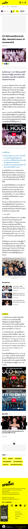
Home (3, 6)
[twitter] (6, 64)
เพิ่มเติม (4, 514)
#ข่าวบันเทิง (18, 458)
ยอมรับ (4, 517)
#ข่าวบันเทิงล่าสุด (18, 461)
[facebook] (4, 64)
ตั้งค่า (4, 520)
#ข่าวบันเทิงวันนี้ (7, 461)
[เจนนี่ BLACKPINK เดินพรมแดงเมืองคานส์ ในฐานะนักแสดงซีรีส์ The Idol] (14, 422)
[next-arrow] (25, 424)
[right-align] (22, 2)
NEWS (7, 6)
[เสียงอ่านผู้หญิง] (12, 11)
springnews (17, 516)
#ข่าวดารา (5, 464)
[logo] (5, 2)
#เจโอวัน (10, 458)
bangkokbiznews (19, 514)
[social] (12, 505)
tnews (16, 518)
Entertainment (14, 6)
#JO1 (4, 458)
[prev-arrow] (2, 424)
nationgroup (18, 512)
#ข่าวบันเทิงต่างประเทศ (16, 464)
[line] (8, 64)
